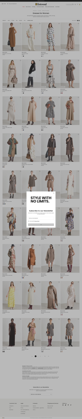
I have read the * (34, 221)
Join (41, 224)
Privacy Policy (37, 221)
